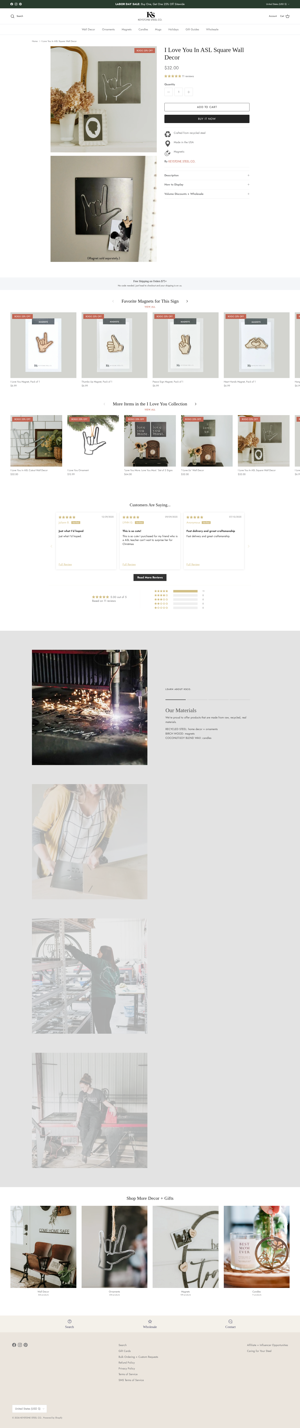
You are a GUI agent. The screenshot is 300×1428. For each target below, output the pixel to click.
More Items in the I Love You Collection (150, 403)
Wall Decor (88, 29)
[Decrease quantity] (168, 92)
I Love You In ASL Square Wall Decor (59, 41)
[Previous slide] (51, 546)
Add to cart (207, 107)
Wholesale (212, 29)
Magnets (126, 29)
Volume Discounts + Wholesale (183, 194)
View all (150, 306)
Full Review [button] (65, 564)
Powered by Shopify (52, 1417)
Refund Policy (127, 1363)
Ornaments (108, 29)
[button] (173, 76)
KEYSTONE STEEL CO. (181, 161)
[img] (67, 517)
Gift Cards (125, 1351)
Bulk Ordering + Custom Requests (138, 1357)
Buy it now (207, 119)
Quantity (169, 84)
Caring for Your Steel (259, 1351)
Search (123, 1345)
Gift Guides (192, 29)
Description (171, 175)
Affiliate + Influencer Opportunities (267, 1345)
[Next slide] (248, 546)
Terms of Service (128, 1374)
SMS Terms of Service (131, 1380)
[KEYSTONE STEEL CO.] (150, 16)
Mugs (158, 29)
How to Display (173, 184)
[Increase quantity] (189, 92)
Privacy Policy (127, 1368)
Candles (143, 29)
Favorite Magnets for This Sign (150, 301)
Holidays (173, 29)
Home (35, 41)
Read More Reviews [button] (150, 577)
